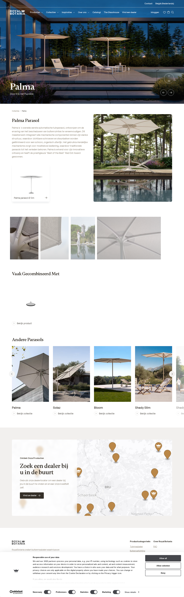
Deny (163, 573)
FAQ (155, 546)
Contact (148, 3)
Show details (130, 592)
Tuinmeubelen (136, 546)
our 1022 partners (48, 561)
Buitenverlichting (137, 551)
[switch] (71, 592)
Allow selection (163, 566)
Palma (24, 111)
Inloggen (155, 12)
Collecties (15, 111)
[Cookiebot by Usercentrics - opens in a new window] (16, 592)
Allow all (163, 558)
